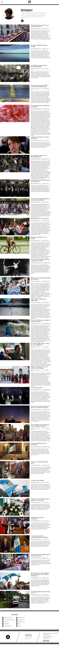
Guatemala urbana (7, 625)
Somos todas (6, 621)
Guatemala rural (21, 617)
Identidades (6, 623)
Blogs (19, 623)
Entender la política (8, 617)
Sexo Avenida (20, 619)
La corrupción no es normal (9, 619)
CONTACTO (27, 638)
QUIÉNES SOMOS (28, 636)
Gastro (19, 625)
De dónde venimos (21, 621)
